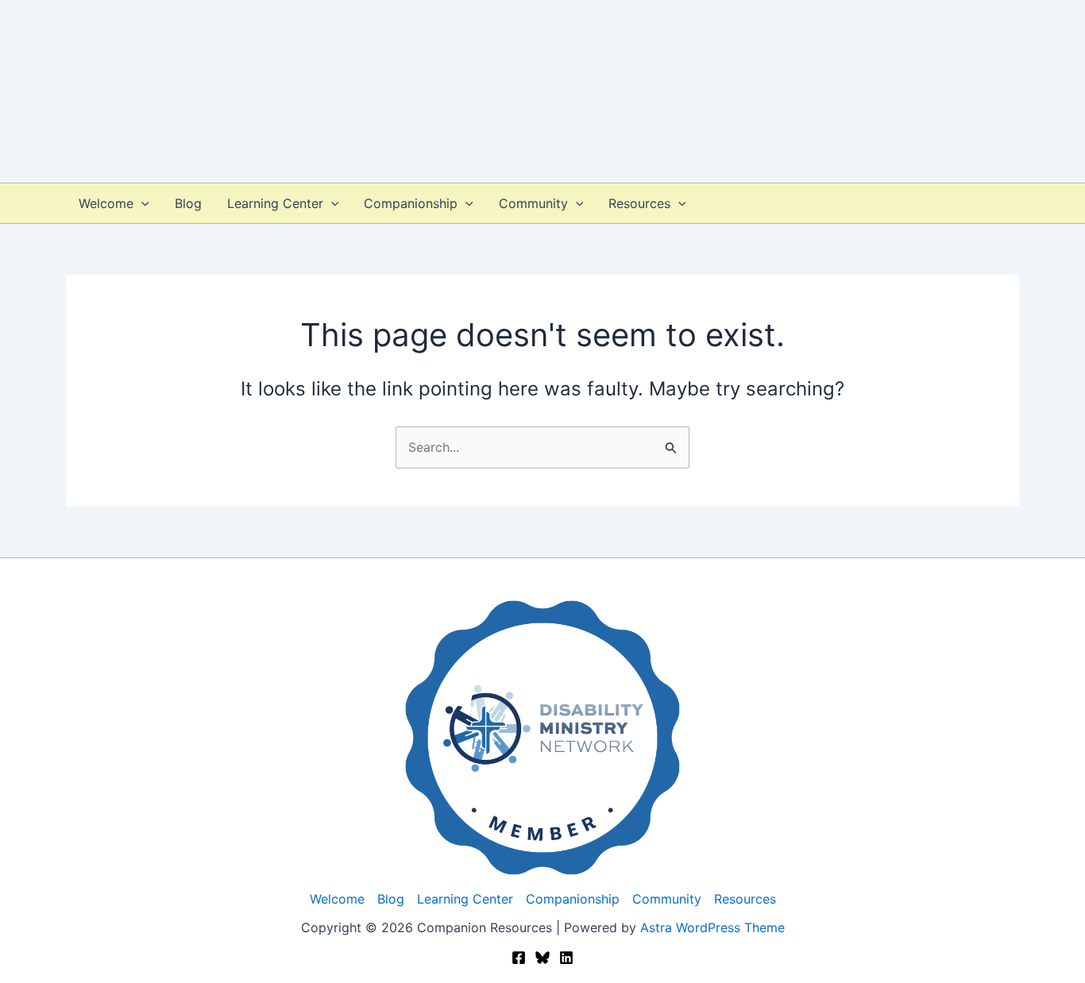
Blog (188, 203)
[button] (141, 203)
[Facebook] (519, 957)
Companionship (411, 203)
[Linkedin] (566, 957)
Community (533, 203)
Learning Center (275, 203)
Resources (639, 203)
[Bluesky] (542, 957)
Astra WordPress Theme (712, 927)
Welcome (106, 203)
